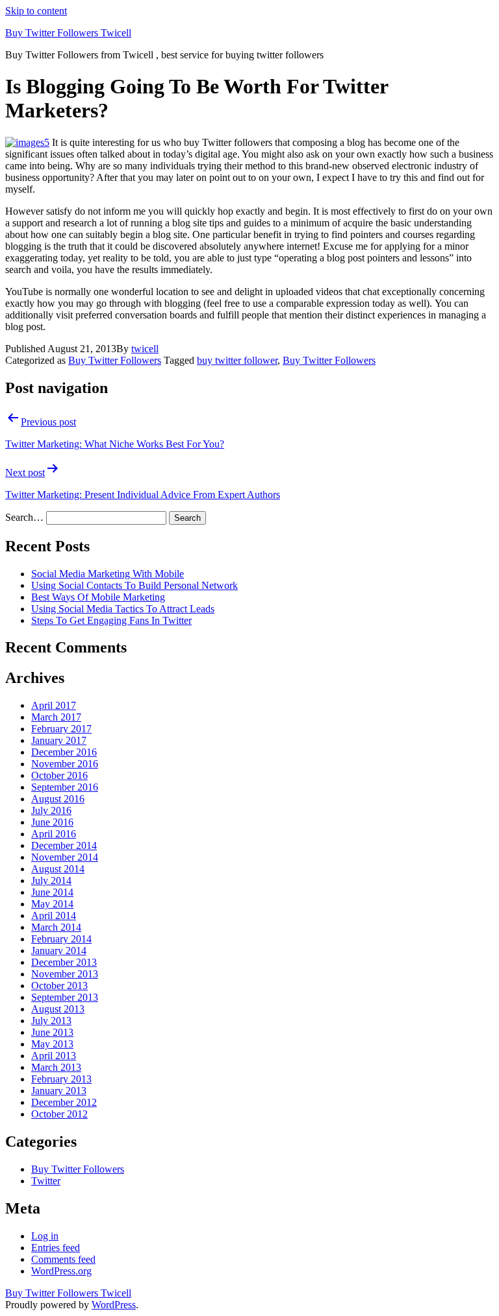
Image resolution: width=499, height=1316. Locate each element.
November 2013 (64, 973)
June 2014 (52, 892)
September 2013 (64, 997)
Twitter (45, 1180)
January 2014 (58, 950)
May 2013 (52, 1043)
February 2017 (61, 728)
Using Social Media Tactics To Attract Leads (122, 608)
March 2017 (56, 717)
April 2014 (53, 915)
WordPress (114, 1304)
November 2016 (64, 763)
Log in (44, 1235)
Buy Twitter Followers (114, 360)
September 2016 (64, 787)
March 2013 (56, 1067)
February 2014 (61, 938)
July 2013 (51, 1020)
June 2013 (52, 1032)
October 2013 (59, 985)
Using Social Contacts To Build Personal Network (134, 585)
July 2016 (51, 810)
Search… (24, 517)
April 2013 (53, 1055)
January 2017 (58, 740)
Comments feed (63, 1259)
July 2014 (51, 880)
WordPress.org (61, 1270)
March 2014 (56, 927)
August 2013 (57, 1008)
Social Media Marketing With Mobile (107, 573)
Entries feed (55, 1247)
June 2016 (52, 822)
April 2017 (53, 705)
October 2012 (59, 1113)
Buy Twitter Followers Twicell (68, 32)
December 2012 (64, 1102)
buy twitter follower (237, 360)
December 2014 (64, 845)
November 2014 (64, 857)
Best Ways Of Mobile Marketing (98, 597)
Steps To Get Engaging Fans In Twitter (111, 620)
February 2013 (61, 1078)
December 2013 (64, 962)
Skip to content (36, 10)
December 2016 (64, 752)
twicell (145, 348)
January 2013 (58, 1090)
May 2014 (52, 903)
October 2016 (59, 775)
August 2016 (57, 798)
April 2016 (53, 833)
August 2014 (57, 868)
